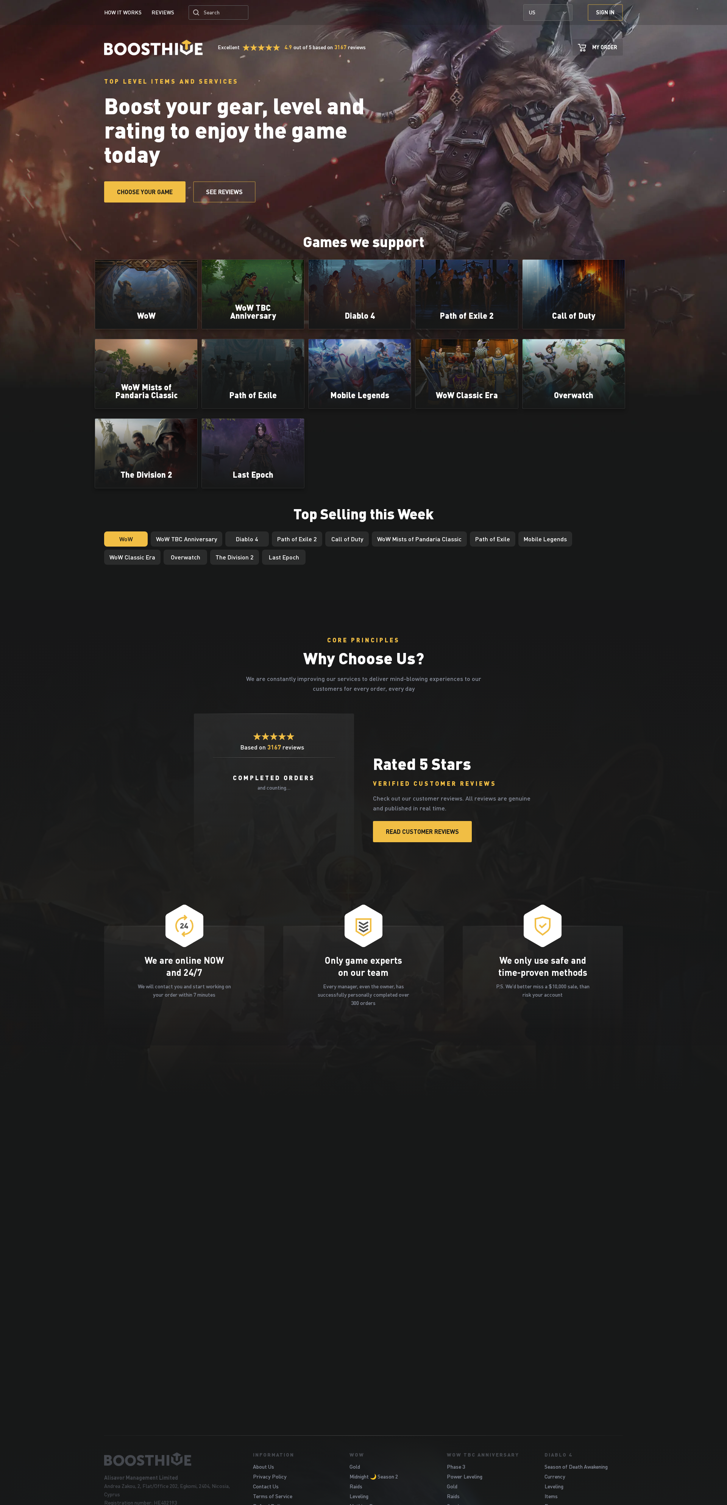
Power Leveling (464, 1476)
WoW (356, 1455)
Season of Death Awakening (576, 1466)
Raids (355, 1486)
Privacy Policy (270, 1476)
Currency (554, 1476)
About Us (263, 1466)
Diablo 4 (558, 1455)
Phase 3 (456, 1466)
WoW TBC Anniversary (483, 1455)
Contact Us (266, 1486)
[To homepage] (169, 1459)
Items (551, 1496)
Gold (354, 1466)
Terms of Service (272, 1496)
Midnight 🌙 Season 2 (373, 1476)
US (532, 12)
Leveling (358, 1496)
